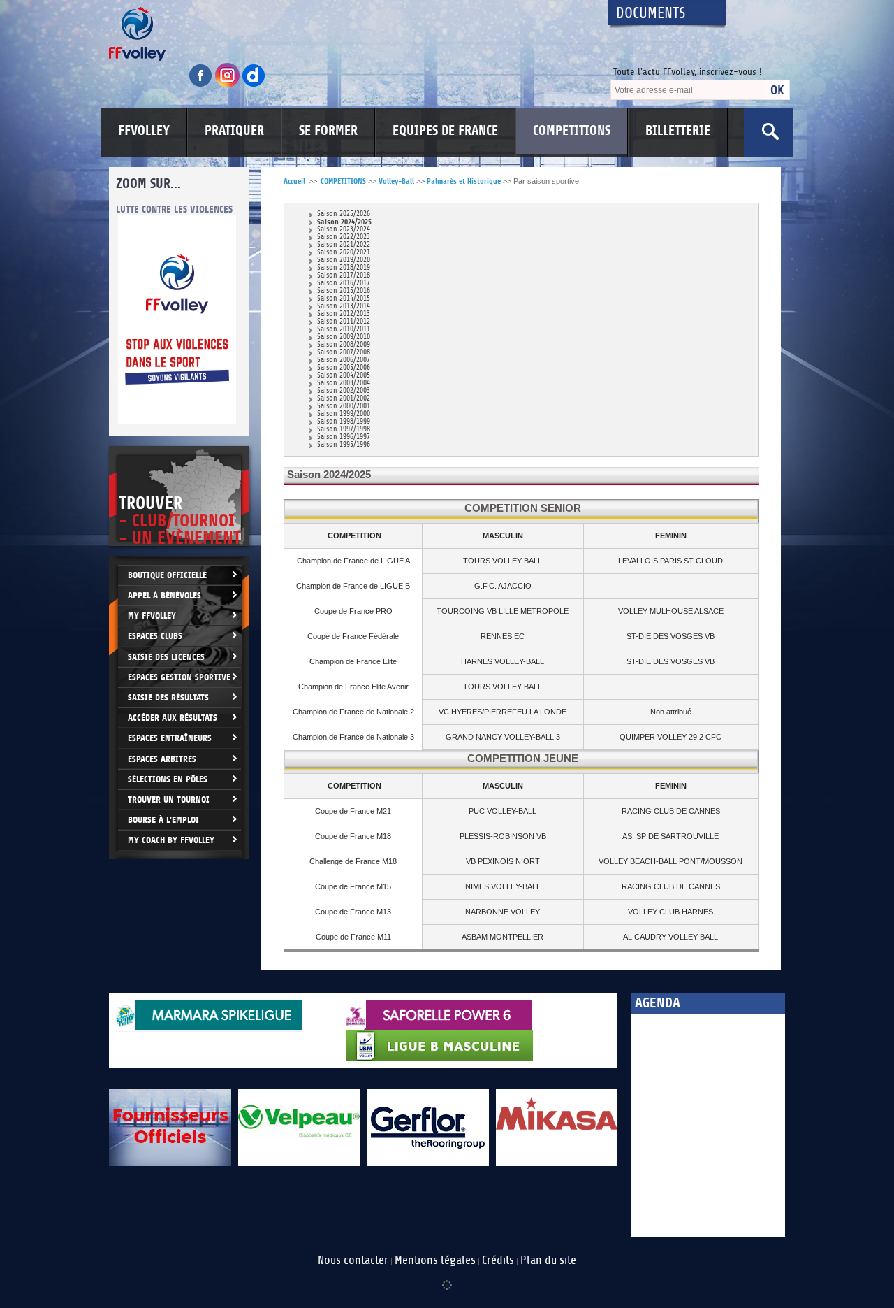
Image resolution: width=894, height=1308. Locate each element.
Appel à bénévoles (164, 595)
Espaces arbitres (162, 759)
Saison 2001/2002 (343, 399)
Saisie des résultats (168, 697)
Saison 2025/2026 (343, 214)
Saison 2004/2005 (343, 376)
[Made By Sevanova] (447, 1278)
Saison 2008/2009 (343, 345)
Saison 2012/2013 (343, 314)
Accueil (294, 181)
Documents (651, 13)
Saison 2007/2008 (343, 353)
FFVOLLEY (144, 130)
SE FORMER (328, 130)
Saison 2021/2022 (343, 245)
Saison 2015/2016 (343, 291)
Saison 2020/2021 (343, 253)
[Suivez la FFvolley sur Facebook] (202, 84)
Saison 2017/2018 (343, 276)
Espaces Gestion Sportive (179, 677)
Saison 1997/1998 (343, 429)
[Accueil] (345, 34)
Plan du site (548, 1260)
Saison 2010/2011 (343, 329)
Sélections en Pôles (167, 779)
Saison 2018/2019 (343, 268)
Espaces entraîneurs (170, 738)
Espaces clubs (155, 636)
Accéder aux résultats (172, 717)
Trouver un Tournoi (169, 799)
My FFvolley (152, 615)
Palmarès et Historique (464, 181)
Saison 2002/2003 (343, 391)
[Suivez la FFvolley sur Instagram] (228, 84)
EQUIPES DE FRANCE (445, 130)
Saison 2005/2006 (343, 368)
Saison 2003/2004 (343, 383)
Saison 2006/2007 (343, 360)
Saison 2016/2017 (343, 283)
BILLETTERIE (677, 130)
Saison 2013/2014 (343, 306)
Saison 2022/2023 (343, 237)
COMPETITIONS (571, 130)
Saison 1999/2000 (343, 414)
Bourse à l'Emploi (163, 819)
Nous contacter (353, 1260)
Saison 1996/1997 (343, 437)
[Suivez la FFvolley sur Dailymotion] (254, 84)
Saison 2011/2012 (343, 322)
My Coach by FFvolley (171, 840)
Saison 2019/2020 (343, 260)
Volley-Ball (396, 181)
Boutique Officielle (167, 575)
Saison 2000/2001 (343, 406)
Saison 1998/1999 (343, 422)
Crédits (498, 1260)
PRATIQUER (234, 130)
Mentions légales (435, 1260)
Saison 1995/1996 (343, 445)
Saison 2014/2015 (343, 299)
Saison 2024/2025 (344, 222)
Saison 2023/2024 (343, 229)
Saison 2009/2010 (343, 337)
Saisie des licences (166, 657)
